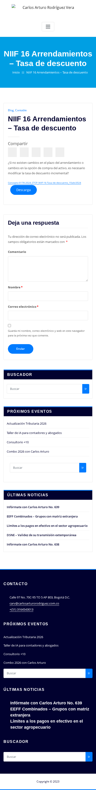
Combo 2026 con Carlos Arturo (28, 451)
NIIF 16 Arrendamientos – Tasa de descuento (57, 72)
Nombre (15, 287)
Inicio (16, 72)
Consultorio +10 (18, 442)
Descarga (23, 190)
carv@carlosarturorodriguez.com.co (34, 603)
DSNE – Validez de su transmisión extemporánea (41, 535)
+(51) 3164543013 (21, 609)
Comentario (17, 252)
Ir (86, 389)
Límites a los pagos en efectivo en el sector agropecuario (47, 526)
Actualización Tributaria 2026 (26, 423)
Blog (11, 110)
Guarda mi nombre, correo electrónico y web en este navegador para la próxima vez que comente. (46, 333)
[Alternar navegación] (48, 26)
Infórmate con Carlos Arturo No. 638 (33, 544)
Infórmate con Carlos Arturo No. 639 (33, 507)
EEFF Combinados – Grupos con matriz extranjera (42, 516)
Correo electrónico (23, 306)
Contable (21, 110)
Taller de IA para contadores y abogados (34, 433)
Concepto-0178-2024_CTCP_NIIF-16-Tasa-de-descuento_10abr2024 (44, 182)
